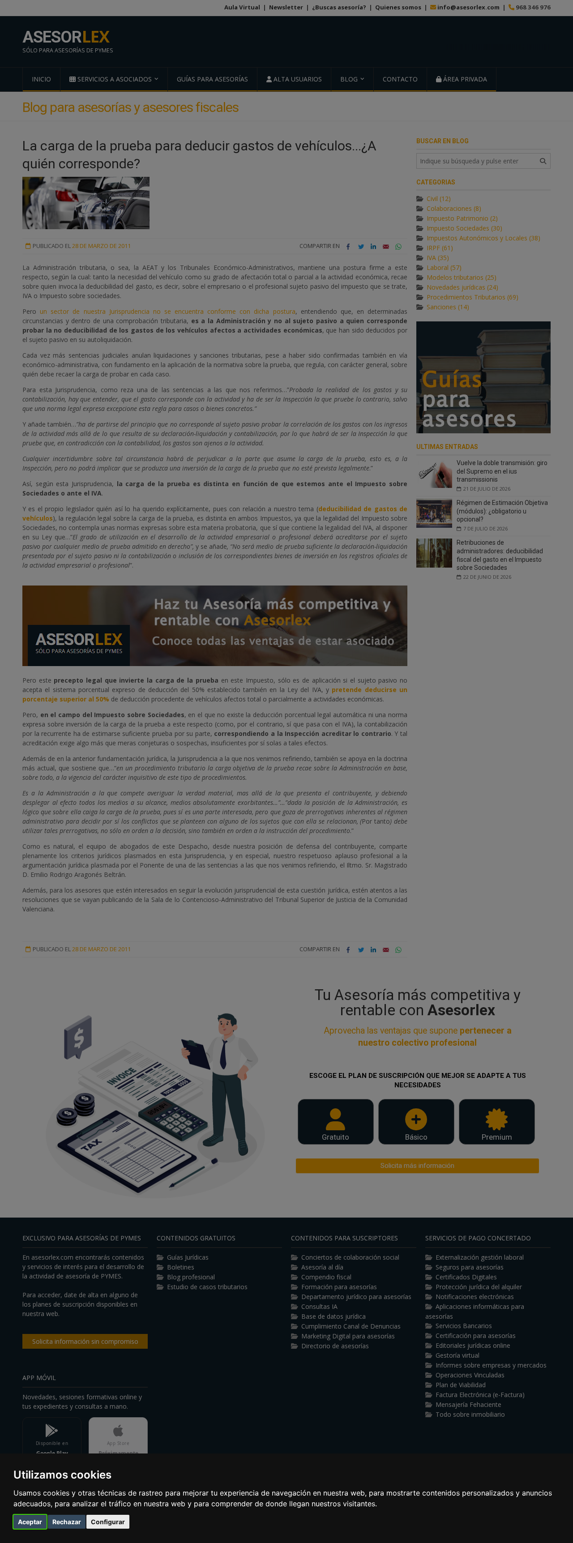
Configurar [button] (108, 1522)
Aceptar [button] (30, 1522)
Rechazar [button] (66, 1522)
